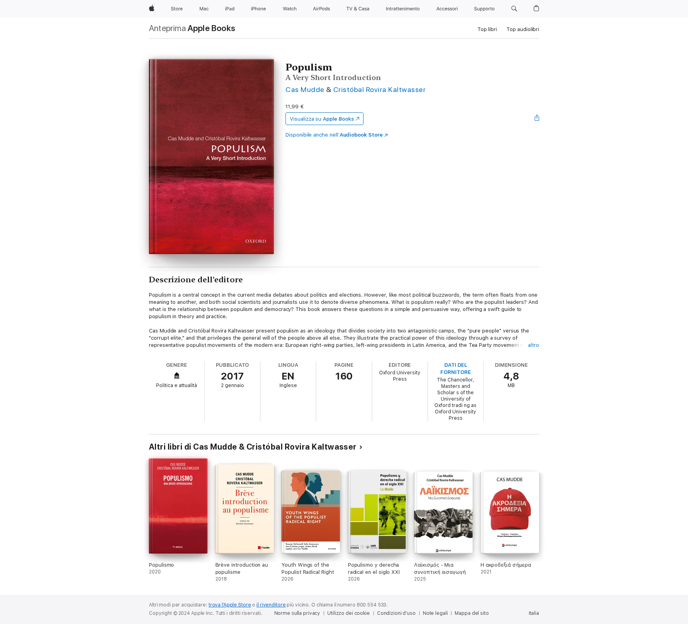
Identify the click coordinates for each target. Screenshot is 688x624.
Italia (534, 613)
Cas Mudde (304, 89)
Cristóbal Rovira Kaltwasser (379, 89)
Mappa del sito (472, 613)
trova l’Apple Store (230, 605)
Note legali (435, 613)
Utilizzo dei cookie (348, 613)
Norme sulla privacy (297, 613)
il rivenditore (270, 605)
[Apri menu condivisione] (537, 119)
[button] (514, 9)
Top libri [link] (487, 29)
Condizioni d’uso (396, 613)
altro (533, 345)
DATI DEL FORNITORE (455, 368)
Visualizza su (322, 119)
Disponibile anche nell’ (334, 135)
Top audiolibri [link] (522, 29)
